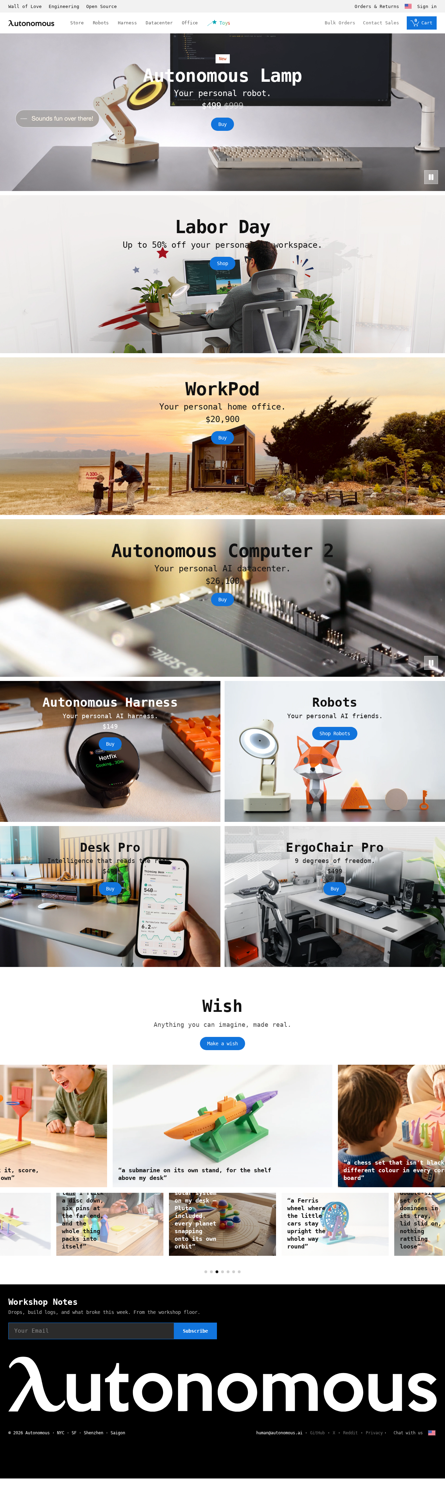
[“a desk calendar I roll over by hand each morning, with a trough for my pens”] (222, 1224)
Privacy (374, 1432)
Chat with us (408, 1432)
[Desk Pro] (110, 896)
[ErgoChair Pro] (335, 896)
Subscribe (195, 1331)
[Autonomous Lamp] (222, 112)
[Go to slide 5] (228, 1271)
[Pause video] (431, 177)
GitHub (317, 1432)
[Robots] (335, 751)
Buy (222, 124)
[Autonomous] (31, 23)
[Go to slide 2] (211, 1271)
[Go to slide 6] (233, 1271)
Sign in (427, 6)
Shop (222, 263)
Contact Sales (381, 22)
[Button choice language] (408, 6)
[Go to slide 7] (239, 1271)
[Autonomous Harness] (110, 751)
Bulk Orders (340, 22)
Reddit (350, 1432)
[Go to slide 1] (205, 1271)
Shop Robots (334, 733)
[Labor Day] (222, 274)
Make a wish (222, 1043)
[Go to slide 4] (222, 1271)
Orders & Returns (377, 6)
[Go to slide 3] (217, 1271)
